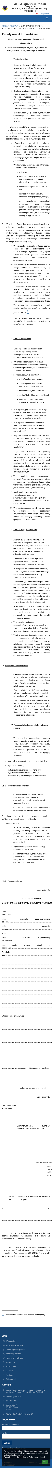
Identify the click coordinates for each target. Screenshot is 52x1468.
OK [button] (44, 1462)
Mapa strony (11, 1366)
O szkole (9, 1370)
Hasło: (4, 1433)
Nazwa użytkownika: (10, 1424)
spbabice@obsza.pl (13, 1396)
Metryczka (10, 1362)
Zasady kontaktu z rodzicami (34, 28)
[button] (37, 13)
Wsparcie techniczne (14, 1345)
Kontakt (9, 1375)
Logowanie (45, 13)
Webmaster (11, 1341)
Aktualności (10, 1379)
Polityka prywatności (14, 1358)
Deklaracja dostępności (15, 1349)
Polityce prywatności (37, 1457)
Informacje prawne (13, 1354)
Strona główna (10, 26)
